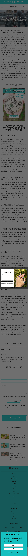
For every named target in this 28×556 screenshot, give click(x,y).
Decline (13, 549)
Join (7, 281)
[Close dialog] (26, 269)
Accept (13, 545)
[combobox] (7, 279)
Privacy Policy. (13, 541)
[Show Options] (12, 279)
